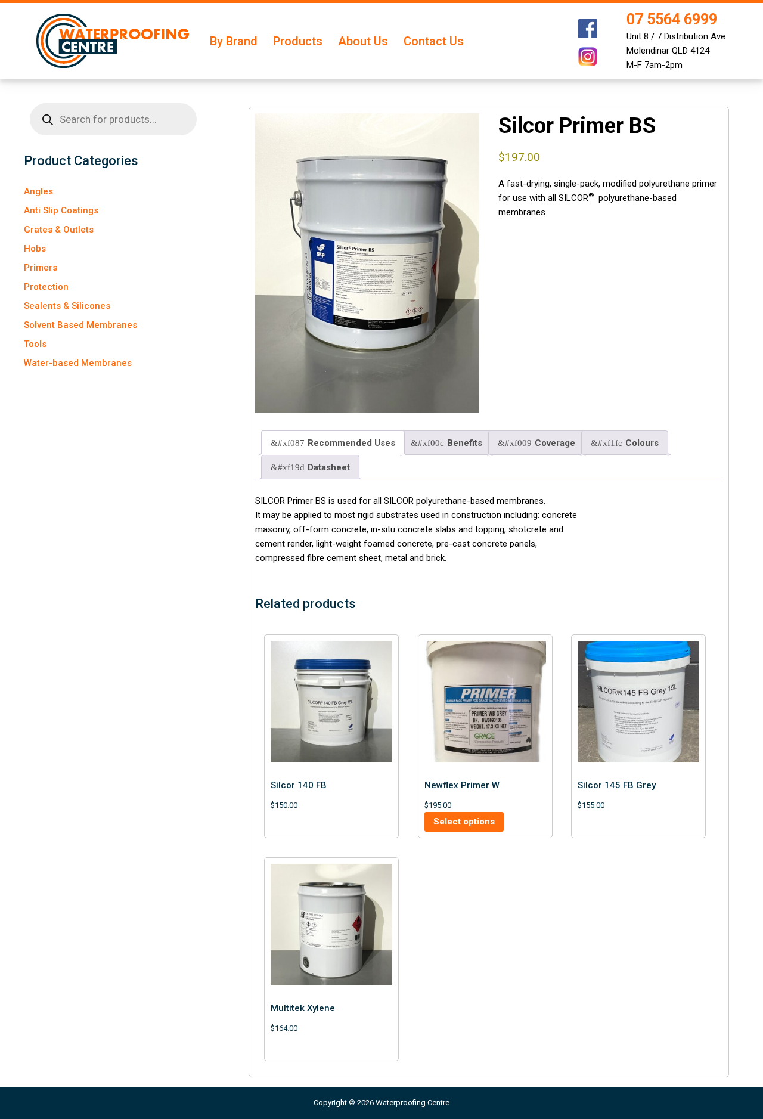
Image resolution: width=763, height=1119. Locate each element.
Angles (38, 191)
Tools (35, 344)
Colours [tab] (642, 443)
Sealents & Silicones (67, 305)
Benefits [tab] (464, 443)
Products (297, 41)
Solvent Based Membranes (80, 325)
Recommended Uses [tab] (351, 443)
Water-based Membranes (78, 363)
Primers (40, 267)
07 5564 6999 (671, 19)
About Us (363, 41)
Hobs (35, 248)
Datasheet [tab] (329, 467)
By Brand (234, 41)
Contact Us (434, 41)
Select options (464, 821)
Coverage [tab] (555, 443)
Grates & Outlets (59, 229)
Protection (46, 286)
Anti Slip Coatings (61, 210)
